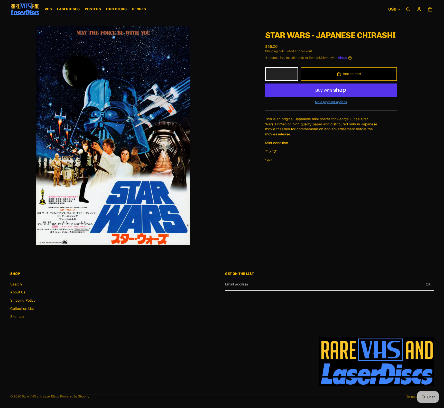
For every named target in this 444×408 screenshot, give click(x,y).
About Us (17, 292)
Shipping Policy (23, 300)
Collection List (22, 308)
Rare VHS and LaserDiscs (40, 396)
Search (16, 284)
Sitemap (17, 316)
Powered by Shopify (74, 396)
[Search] (408, 9)
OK (428, 284)
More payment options (331, 102)
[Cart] (430, 9)
